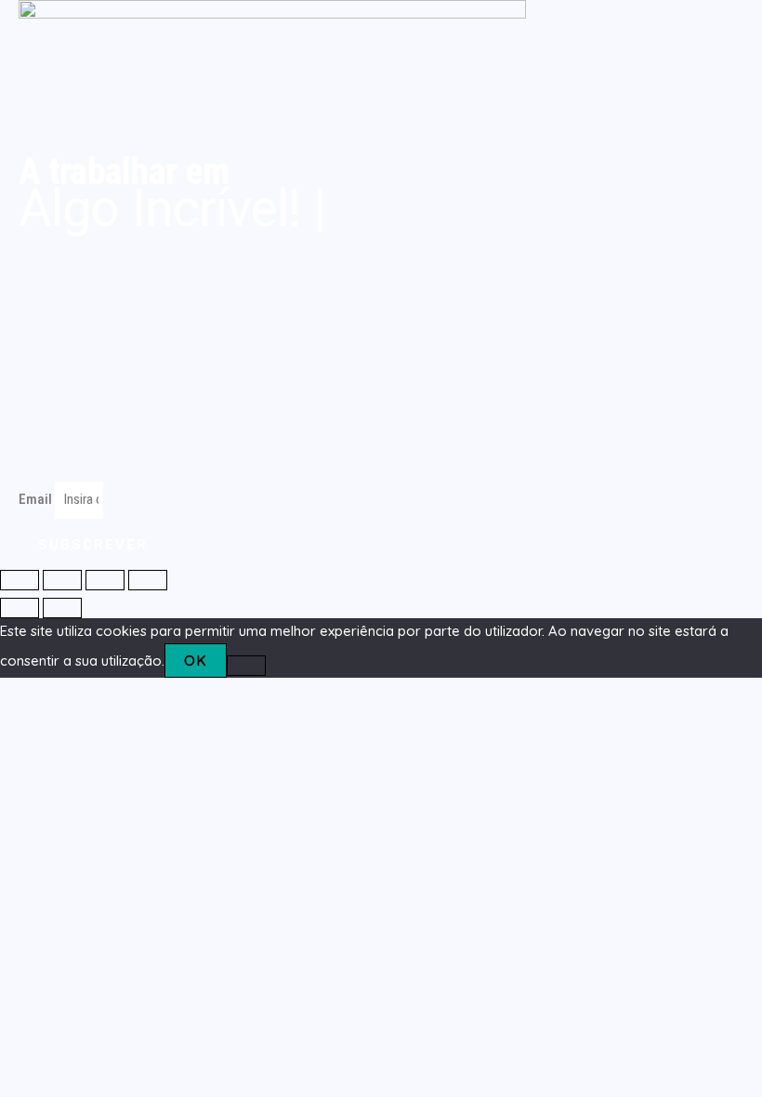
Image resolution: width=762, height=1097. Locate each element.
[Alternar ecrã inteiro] (62, 580)
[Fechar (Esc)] (147, 580)
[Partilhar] (105, 580)
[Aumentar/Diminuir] (19, 580)
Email (37, 499)
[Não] (246, 665)
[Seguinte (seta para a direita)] (62, 608)
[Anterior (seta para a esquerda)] (19, 608)
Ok (195, 660)
